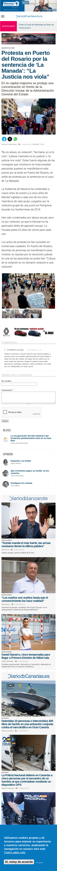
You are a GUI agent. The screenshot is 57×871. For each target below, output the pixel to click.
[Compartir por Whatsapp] (15, 141)
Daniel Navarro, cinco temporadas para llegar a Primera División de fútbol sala (25, 656)
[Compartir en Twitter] (10, 141)
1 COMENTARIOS (26, 144)
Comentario (7, 390)
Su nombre (6, 381)
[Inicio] (29, 16)
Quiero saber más (14, 852)
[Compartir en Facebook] (4, 141)
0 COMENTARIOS (18, 549)
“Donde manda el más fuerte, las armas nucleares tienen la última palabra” (26, 544)
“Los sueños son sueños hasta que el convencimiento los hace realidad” (24, 599)
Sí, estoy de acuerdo (19, 861)
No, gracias (39, 862)
